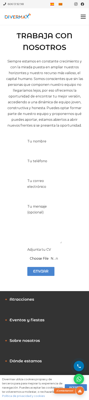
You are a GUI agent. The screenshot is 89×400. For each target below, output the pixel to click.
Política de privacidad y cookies (23, 396)
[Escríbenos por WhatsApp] (79, 379)
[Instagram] (75, 4)
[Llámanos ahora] (79, 366)
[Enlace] (17, 16)
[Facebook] (82, 4)
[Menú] (83, 16)
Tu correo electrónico (36, 184)
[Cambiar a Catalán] (61, 4)
